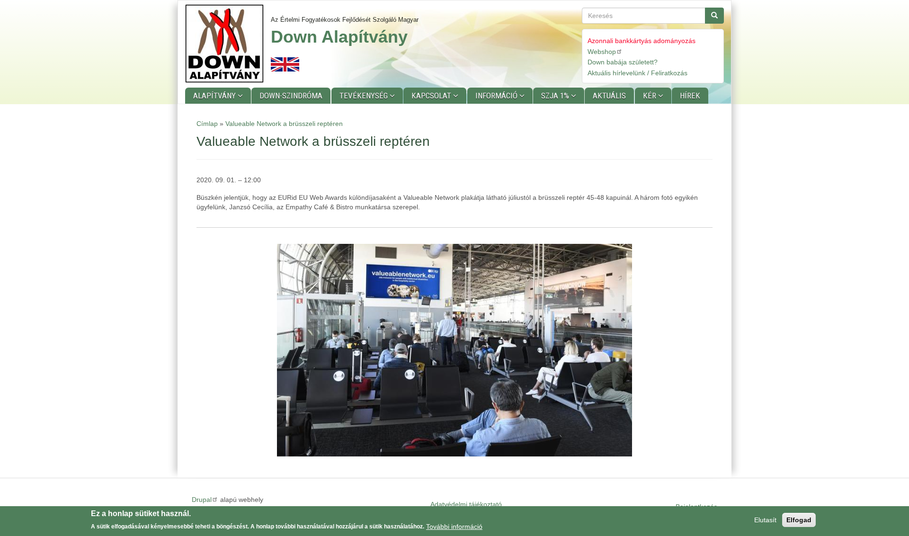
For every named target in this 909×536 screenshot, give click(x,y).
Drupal (202, 499)
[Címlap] (228, 43)
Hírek (690, 95)
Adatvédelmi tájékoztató (466, 504)
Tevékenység (364, 95)
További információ (454, 526)
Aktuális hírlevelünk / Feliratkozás (637, 73)
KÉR (650, 95)
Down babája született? (623, 62)
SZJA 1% (556, 95)
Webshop (602, 51)
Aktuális (609, 95)
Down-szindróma (290, 95)
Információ (497, 95)
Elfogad (798, 520)
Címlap (207, 123)
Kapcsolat (432, 95)
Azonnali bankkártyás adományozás (641, 41)
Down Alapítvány (339, 36)
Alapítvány (215, 95)
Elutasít (765, 520)
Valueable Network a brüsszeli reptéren (284, 123)
